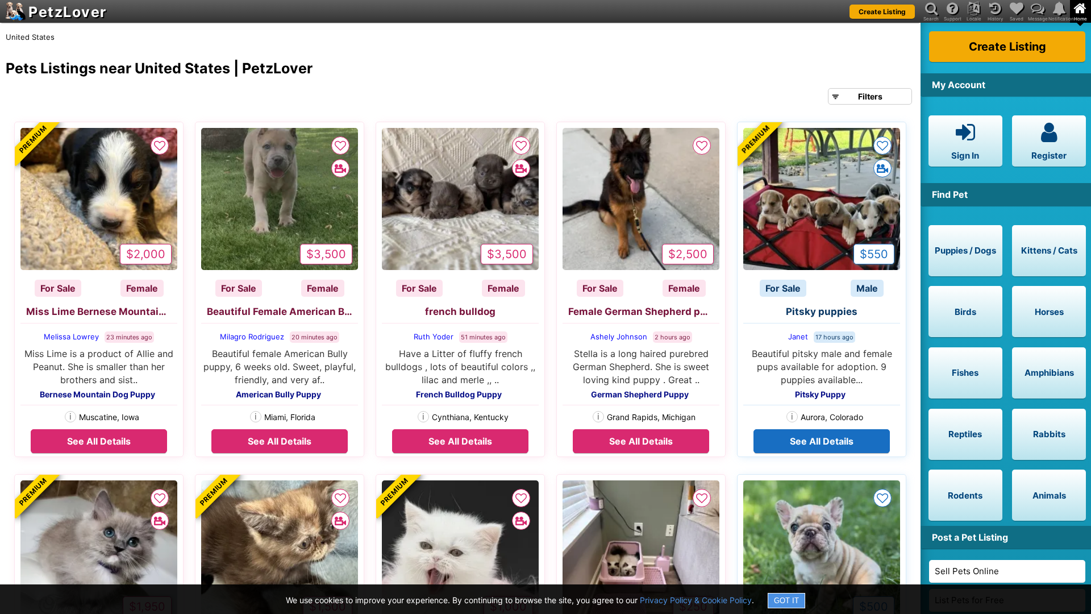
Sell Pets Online (967, 571)
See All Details (99, 441)
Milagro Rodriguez (252, 336)
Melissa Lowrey (71, 336)
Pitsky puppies (821, 311)
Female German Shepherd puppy (643, 311)
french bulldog (460, 311)
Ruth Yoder (433, 336)
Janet (798, 336)
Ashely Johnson (618, 336)
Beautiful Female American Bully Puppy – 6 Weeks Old (282, 311)
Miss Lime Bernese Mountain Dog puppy (101, 311)
